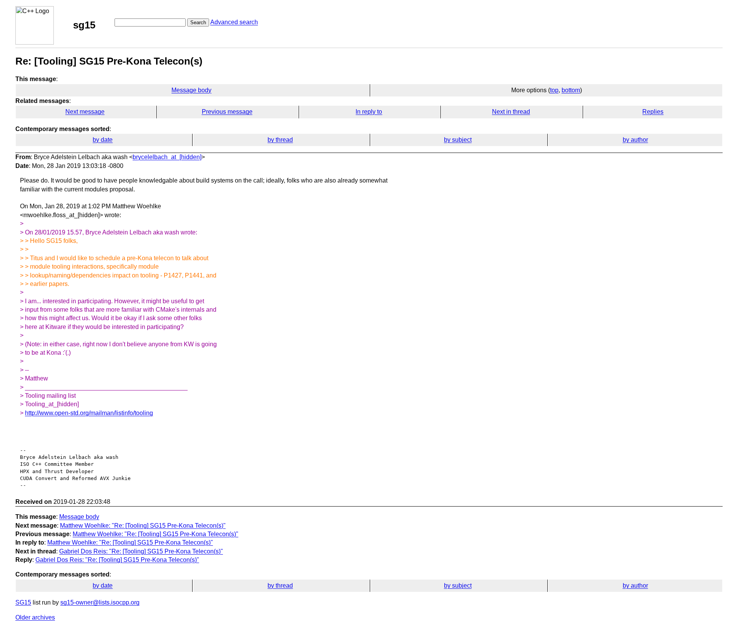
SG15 (23, 602)
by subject (458, 139)
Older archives (35, 617)
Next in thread (511, 111)
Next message (85, 111)
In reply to (369, 111)
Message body (191, 90)
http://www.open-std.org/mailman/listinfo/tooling (89, 413)
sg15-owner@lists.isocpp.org (100, 602)
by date (103, 139)
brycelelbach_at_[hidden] (167, 157)
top (554, 90)
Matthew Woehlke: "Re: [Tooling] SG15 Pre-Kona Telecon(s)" (143, 525)
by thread (280, 139)
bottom (571, 90)
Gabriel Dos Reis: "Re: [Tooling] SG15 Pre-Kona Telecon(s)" (141, 551)
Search (198, 22)
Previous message (227, 111)
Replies (652, 111)
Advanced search (234, 22)
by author (635, 139)
